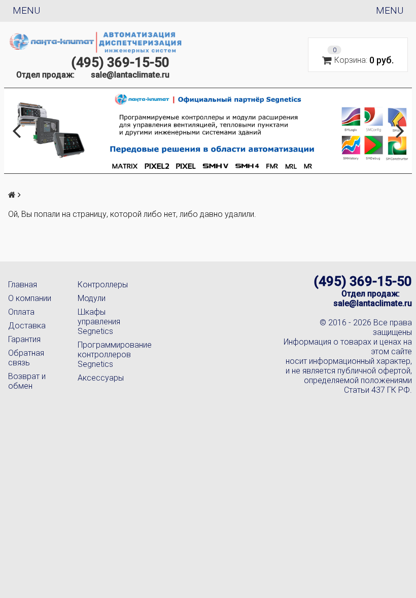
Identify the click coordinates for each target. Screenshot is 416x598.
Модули (92, 298)
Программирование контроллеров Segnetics (104, 354)
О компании (29, 298)
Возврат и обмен (27, 381)
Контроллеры (103, 284)
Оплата (21, 312)
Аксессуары (101, 378)
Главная (22, 284)
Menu (26, 10)
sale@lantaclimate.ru (130, 75)
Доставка (27, 325)
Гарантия (24, 339)
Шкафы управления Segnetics (99, 321)
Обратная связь (26, 357)
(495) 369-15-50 (120, 62)
